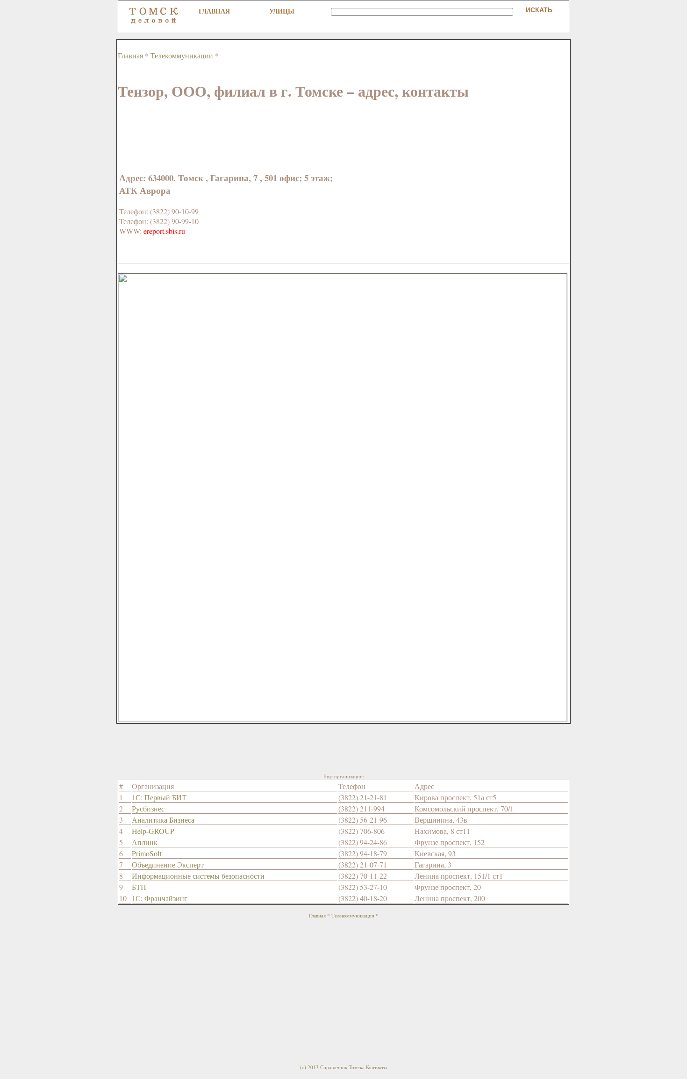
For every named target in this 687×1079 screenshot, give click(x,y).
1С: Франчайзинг (159, 898)
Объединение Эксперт (168, 864)
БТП (139, 887)
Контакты (376, 1067)
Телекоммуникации (181, 55)
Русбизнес (148, 808)
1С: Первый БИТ (159, 797)
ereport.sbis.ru (164, 231)
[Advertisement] (288, 123)
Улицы (281, 11)
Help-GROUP (153, 831)
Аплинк (144, 842)
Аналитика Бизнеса (163, 820)
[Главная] (154, 23)
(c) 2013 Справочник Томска (332, 1067)
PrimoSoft (147, 853)
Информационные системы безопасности (198, 876)
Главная (214, 11)
